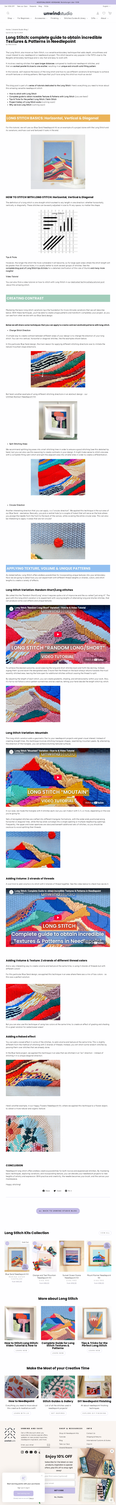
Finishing (55, 18)
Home (8, 29)
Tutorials (62, 1437)
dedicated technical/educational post (87, 282)
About (104, 18)
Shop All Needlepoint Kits (69, 1433)
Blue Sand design (44, 315)
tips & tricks (10, 32)
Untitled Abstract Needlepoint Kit (21, 397)
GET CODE (59, 1490)
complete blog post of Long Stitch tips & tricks (27, 268)
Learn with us (21, 1413)
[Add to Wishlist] (7, 1243)
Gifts (93, 18)
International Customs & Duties (99, 1440)
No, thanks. (58, 1497)
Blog (40, 6)
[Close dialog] (112, 1451)
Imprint (89, 1444)
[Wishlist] (103, 13)
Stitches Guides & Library (75, 18)
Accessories (40, 18)
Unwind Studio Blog (19, 29)
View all (105, 1233)
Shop (10, 18)
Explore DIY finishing (94, 1413)
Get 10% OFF (10, 6)
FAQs (46, 6)
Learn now (58, 1353)
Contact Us (91, 1433)
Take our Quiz (22, 6)
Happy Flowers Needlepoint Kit (47, 1106)
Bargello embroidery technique (19, 58)
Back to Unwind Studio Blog (59, 1211)
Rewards (33, 6)
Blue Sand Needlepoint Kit (45, 127)
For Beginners (24, 18)
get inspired (58, 1413)
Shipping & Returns (94, 1437)
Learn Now (21, 1350)
